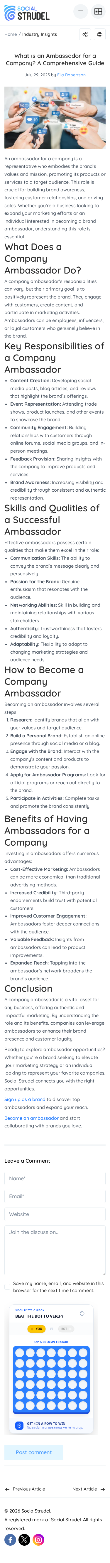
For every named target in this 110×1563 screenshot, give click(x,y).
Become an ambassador (31, 1118)
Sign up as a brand (24, 1099)
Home (10, 34)
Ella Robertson (71, 74)
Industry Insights (39, 34)
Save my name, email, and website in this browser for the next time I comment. (58, 1286)
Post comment (34, 1452)
